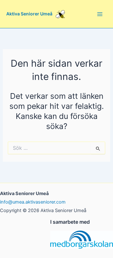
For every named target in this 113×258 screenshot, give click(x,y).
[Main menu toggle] (100, 14)
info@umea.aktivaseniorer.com (33, 202)
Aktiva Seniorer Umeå (29, 13)
